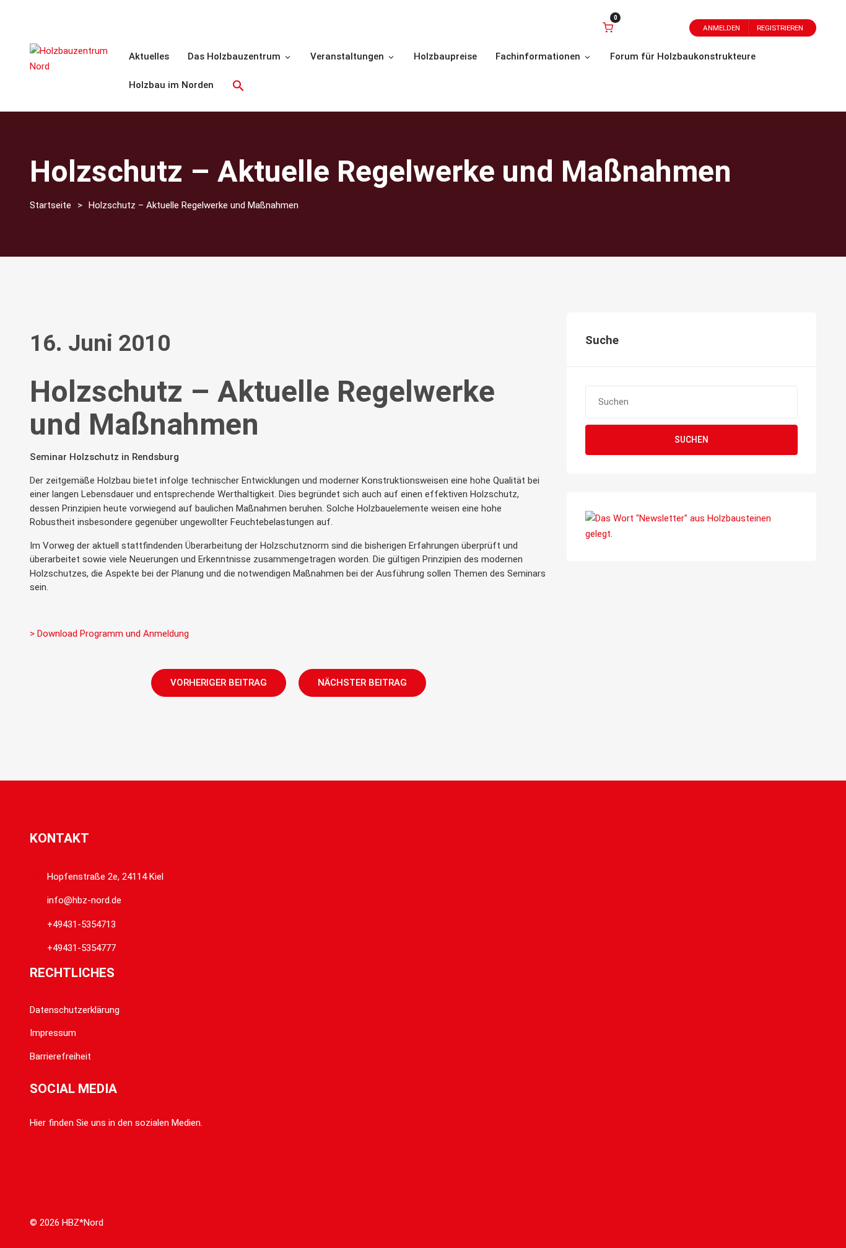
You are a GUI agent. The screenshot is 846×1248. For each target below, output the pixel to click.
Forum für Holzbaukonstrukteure (683, 56)
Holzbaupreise (445, 56)
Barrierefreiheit (60, 1056)
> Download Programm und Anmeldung (109, 633)
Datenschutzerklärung (75, 1010)
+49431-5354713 (81, 924)
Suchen (691, 440)
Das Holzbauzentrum (234, 56)
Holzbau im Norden (171, 85)
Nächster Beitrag (362, 682)
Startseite (50, 205)
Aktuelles (149, 56)
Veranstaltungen (347, 56)
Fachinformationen (537, 56)
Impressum (53, 1032)
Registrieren (780, 28)
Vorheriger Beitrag (218, 682)
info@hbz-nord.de (84, 900)
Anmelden (721, 28)
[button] (238, 85)
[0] (608, 27)
